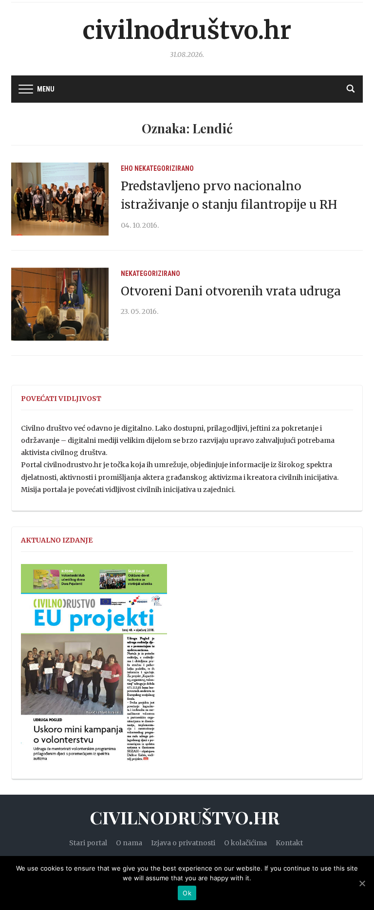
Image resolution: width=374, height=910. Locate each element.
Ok (187, 893)
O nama (129, 842)
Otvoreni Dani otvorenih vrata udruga (231, 291)
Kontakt (289, 842)
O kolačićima (245, 842)
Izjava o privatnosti (183, 842)
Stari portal (88, 842)
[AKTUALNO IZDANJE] (94, 667)
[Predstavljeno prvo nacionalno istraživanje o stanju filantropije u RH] (60, 198)
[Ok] (362, 883)
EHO (127, 168)
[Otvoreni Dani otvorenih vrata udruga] (60, 303)
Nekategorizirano (164, 168)
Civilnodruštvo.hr (187, 30)
